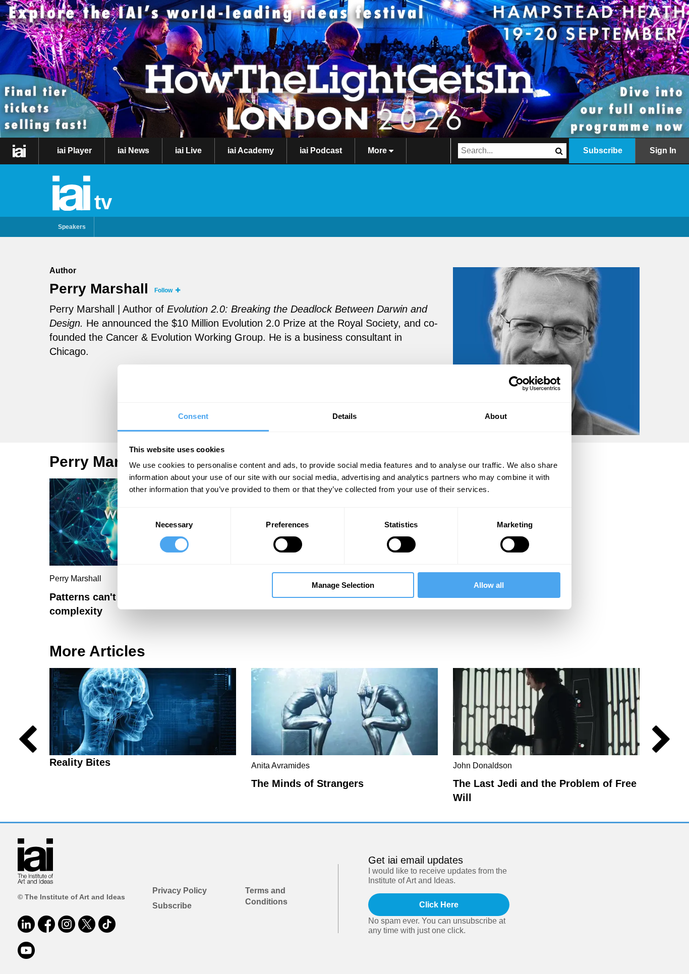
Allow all (489, 585)
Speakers (72, 226)
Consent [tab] (193, 416)
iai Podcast (321, 150)
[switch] (287, 544)
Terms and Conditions (266, 896)
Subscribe (602, 150)
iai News (133, 150)
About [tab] (496, 416)
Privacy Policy (179, 890)
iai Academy (250, 150)
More (378, 150)
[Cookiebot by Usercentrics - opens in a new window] (516, 383)
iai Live (188, 150)
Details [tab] (344, 416)
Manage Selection (343, 585)
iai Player (74, 150)
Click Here (438, 904)
